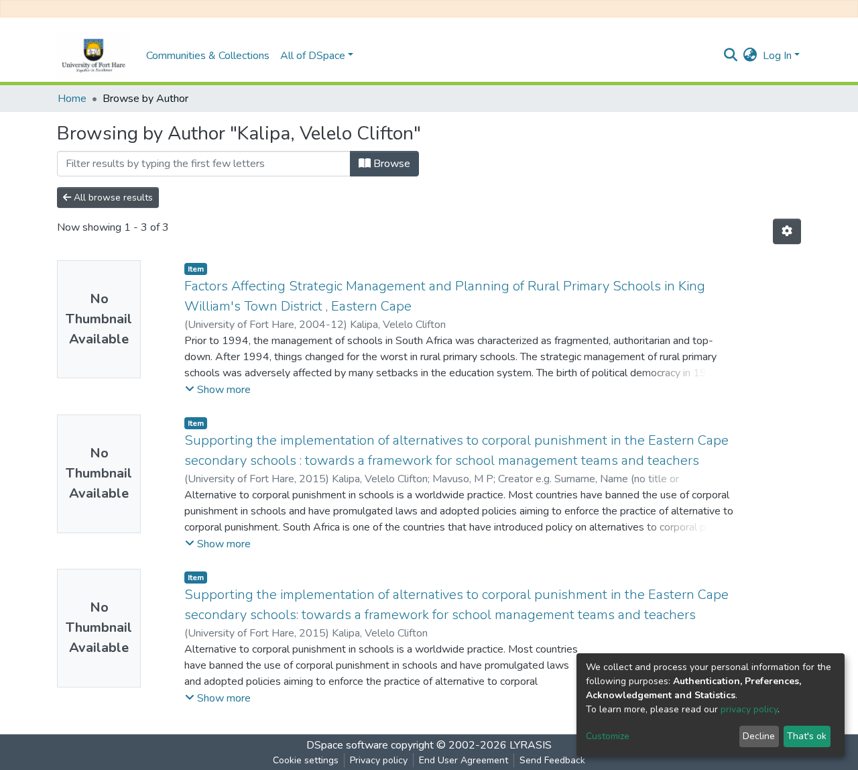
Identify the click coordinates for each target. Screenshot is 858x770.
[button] (750, 56)
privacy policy (749, 709)
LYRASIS (530, 745)
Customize (607, 736)
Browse (390, 163)
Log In (777, 55)
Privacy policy (379, 760)
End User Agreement (463, 760)
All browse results (112, 197)
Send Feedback (552, 760)
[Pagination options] (787, 231)
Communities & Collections (207, 55)
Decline (759, 736)
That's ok (806, 736)
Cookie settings (306, 760)
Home (72, 98)
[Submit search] (731, 56)
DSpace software (347, 745)
